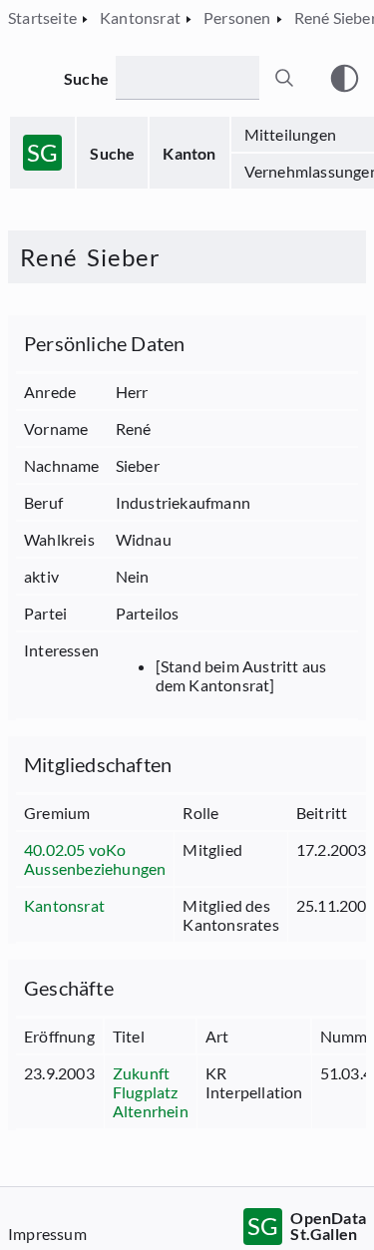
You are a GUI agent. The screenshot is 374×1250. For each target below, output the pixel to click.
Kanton (189, 153)
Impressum (47, 1233)
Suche (112, 153)
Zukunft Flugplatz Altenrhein (150, 1091)
